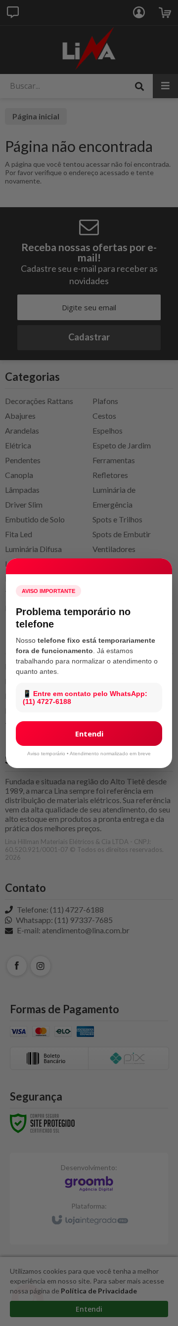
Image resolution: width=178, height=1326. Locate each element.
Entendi (89, 733)
